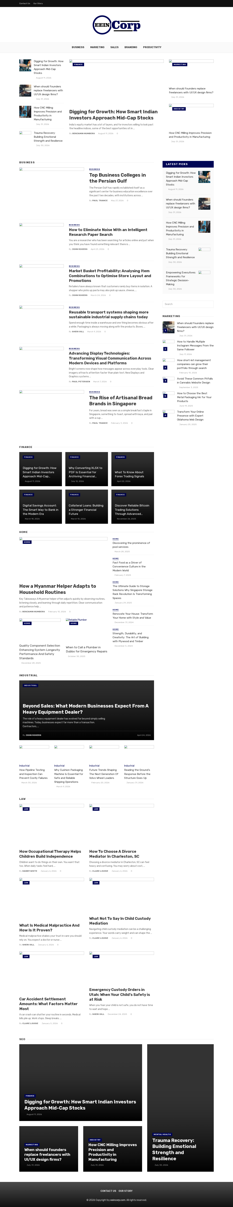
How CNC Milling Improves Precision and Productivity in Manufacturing (48, 113)
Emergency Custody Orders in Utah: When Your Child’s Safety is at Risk (119, 995)
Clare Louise (100, 871)
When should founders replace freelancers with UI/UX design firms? (48, 90)
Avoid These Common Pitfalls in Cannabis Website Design (195, 380)
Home (27, 542)
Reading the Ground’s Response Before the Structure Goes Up (137, 773)
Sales (114, 47)
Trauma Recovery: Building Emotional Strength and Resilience (48, 136)
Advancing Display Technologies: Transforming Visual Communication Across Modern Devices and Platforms (110, 358)
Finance (78, 64)
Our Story (38, 3)
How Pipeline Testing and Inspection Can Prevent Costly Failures (33, 773)
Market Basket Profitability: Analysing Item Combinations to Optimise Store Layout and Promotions (110, 276)
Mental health (162, 1134)
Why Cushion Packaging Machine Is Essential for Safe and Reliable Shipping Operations (68, 775)
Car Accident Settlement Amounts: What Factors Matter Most (48, 1004)
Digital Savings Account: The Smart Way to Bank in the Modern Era (40, 510)
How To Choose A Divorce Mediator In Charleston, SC (114, 853)
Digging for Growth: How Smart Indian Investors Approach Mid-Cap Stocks (48, 67)
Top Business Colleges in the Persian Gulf (117, 178)
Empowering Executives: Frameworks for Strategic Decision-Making (181, 278)
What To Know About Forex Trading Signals (129, 474)
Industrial (30, 685)
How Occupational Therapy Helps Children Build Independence (50, 853)
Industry (179, 109)
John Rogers (80, 249)
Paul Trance (100, 200)
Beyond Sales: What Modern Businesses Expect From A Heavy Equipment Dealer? (86, 709)
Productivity (152, 47)
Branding (131, 47)
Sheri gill (78, 331)
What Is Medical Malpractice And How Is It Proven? (49, 927)
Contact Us (24, 3)
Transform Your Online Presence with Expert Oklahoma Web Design (190, 415)
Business (78, 47)
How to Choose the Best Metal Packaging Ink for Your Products (194, 397)
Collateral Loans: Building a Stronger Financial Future (86, 510)
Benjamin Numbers (83, 133)
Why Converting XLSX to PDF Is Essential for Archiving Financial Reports (85, 472)
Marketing (97, 47)
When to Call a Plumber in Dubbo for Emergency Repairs (86, 649)
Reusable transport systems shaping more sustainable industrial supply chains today (109, 314)
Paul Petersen (81, 381)
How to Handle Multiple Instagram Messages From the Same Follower (195, 345)
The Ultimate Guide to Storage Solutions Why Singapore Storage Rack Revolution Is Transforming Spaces (132, 592)
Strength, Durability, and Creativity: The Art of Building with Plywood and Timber (131, 637)
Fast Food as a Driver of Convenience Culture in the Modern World (129, 566)
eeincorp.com (117, 1200)
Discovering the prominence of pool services (131, 544)
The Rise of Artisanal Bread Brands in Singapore (120, 401)
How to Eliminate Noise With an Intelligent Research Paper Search (108, 232)
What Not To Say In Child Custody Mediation (120, 920)
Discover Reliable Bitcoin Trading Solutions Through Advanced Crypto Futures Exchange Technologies (132, 510)
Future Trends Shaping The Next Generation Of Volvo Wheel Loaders (103, 773)
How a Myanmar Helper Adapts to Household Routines (57, 589)
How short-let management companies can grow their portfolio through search (194, 364)
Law (26, 809)
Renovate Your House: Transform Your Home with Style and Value (133, 615)
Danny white (29, 871)
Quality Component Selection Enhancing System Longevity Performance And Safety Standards (39, 652)
